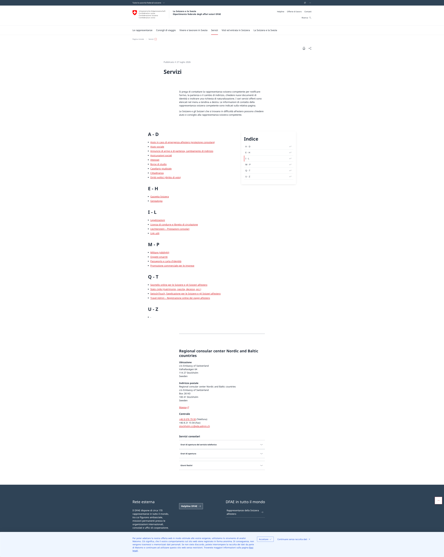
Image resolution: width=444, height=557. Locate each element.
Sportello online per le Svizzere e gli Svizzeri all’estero (178, 284)
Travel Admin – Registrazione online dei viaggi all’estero (180, 298)
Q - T (247, 170)
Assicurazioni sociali (161, 155)
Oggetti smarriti (159, 256)
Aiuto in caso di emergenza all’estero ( (170, 142)
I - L (247, 158)
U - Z (247, 176)
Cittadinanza (157, 173)
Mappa (183, 407)
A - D (247, 146)
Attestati (154, 159)
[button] (142, 30)
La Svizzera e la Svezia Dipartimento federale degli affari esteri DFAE (197, 12)
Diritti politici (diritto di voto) (165, 177)
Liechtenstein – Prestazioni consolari (169, 228)
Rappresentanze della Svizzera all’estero (243, 512)
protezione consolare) (203, 142)
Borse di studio (158, 164)
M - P (248, 164)
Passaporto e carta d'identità (165, 261)
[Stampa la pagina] (304, 48)
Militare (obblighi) (159, 252)
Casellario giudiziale (161, 168)
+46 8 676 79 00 (187, 419)
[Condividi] (310, 48)
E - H (247, 152)
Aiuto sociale (157, 146)
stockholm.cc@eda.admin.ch (194, 426)
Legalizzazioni (157, 220)
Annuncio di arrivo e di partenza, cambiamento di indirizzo (181, 151)
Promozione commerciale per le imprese (172, 265)
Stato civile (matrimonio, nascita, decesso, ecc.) (175, 289)
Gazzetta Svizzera (159, 196)
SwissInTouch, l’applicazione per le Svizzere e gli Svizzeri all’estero (185, 293)
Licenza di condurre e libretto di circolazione (174, 224)
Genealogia (156, 200)
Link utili (154, 233)
